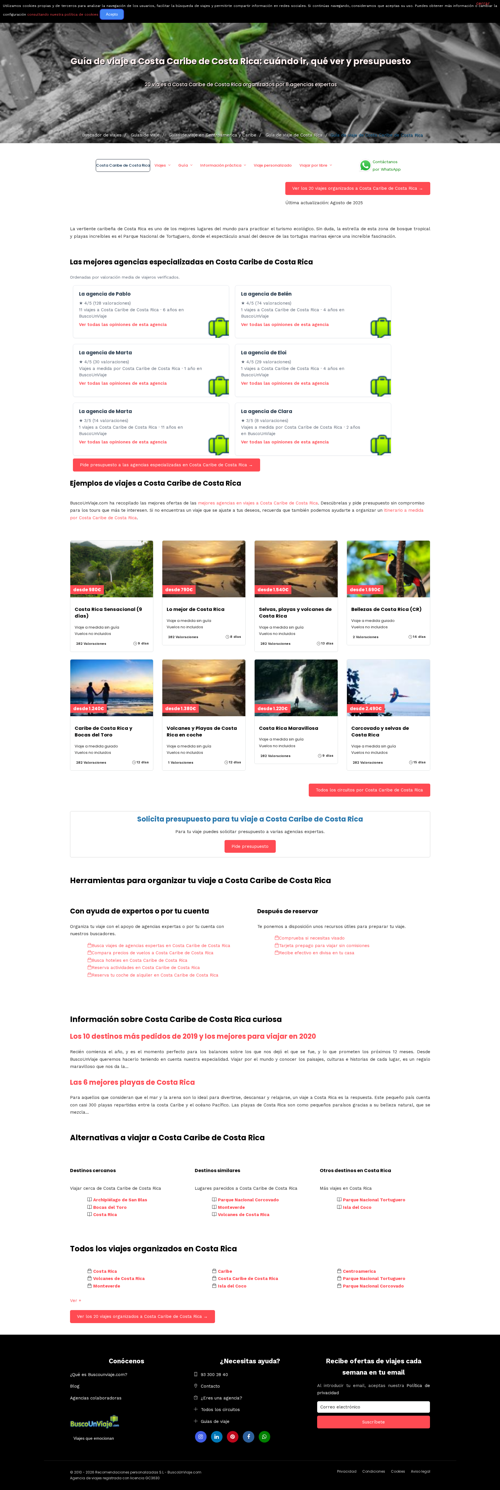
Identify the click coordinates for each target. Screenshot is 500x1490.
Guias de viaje (215, 1421)
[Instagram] (201, 1437)
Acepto (112, 14)
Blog (75, 1386)
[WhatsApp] (264, 1437)
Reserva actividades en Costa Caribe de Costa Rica (146, 967)
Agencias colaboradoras (96, 1398)
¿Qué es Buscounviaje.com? (98, 1374)
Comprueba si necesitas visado (312, 938)
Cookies (398, 1471)
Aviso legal (420, 1471)
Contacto (210, 1386)
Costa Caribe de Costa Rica (123, 165)
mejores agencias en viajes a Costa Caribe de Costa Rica (258, 503)
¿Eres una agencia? (221, 1398)
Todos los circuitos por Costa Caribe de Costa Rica (369, 790)
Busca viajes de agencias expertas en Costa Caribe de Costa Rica (161, 945)
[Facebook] (248, 1437)
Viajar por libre (313, 165)
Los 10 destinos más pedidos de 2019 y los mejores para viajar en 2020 (193, 1036)
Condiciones (373, 1471)
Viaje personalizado (273, 165)
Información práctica (220, 165)
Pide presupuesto (250, 846)
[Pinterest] (232, 1437)
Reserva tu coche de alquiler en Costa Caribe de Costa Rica (155, 975)
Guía (183, 165)
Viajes (160, 165)
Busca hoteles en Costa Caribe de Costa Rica (140, 960)
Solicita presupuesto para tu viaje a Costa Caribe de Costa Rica (250, 819)
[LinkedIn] (217, 1437)
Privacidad (346, 1471)
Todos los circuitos (220, 1409)
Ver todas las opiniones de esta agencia (123, 324)
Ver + (75, 1300)
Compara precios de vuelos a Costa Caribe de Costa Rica (153, 952)
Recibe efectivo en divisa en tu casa (316, 952)
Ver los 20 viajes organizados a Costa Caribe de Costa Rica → (357, 188)
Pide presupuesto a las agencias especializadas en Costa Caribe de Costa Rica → (166, 464)
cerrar (483, 3)
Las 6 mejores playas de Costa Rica (132, 1082)
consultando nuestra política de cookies (62, 14)
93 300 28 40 (214, 1374)
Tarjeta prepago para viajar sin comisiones (324, 945)
